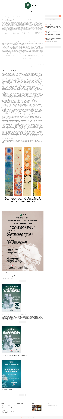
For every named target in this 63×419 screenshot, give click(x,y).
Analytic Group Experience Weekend (11, 273)
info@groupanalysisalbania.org (52, 405)
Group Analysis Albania (25, 417)
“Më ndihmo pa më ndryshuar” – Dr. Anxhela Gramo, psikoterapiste (20, 71)
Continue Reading (22, 280)
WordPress (42, 417)
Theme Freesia (35, 417)
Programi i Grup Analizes (9, 389)
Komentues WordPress (49, 49)
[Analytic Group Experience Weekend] (22, 241)
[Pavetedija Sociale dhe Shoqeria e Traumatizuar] (22, 298)
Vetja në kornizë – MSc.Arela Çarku (51, 41)
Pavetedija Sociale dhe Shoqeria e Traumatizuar (15, 314)
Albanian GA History (49, 24)
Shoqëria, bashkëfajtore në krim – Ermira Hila (53, 34)
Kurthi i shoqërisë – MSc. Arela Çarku (12, 17)
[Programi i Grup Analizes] (22, 374)
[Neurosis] (22, 175)
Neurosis (4, 207)
